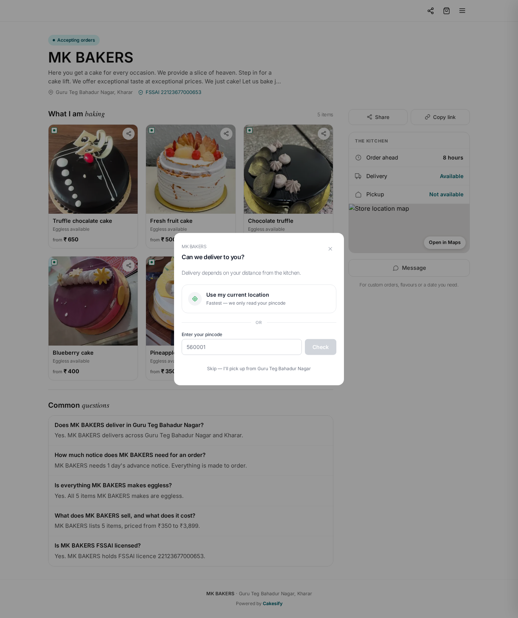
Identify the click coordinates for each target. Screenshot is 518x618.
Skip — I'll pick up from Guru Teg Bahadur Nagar (259, 368)
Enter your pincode (202, 334)
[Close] (330, 248)
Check (320, 347)
